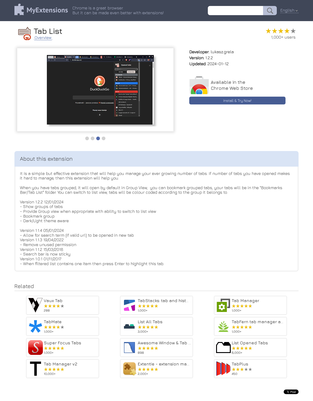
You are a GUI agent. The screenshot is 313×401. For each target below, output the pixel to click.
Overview (43, 37)
